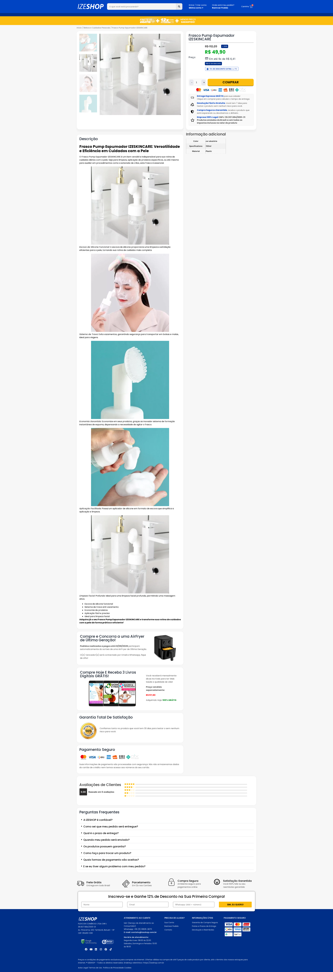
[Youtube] (90, 949)
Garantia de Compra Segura (205, 922)
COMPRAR (231, 82)
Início (79, 27)
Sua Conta (169, 922)
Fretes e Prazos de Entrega (204, 926)
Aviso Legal (83, 967)
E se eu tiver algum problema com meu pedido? (114, 866)
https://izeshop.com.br (153, 962)
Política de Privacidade (113, 967)
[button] (166, 820)
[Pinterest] (105, 949)
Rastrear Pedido (171, 926)
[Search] (179, 6)
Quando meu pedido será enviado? (106, 840)
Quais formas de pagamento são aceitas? (111, 860)
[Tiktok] (110, 949)
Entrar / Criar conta (197, 5)
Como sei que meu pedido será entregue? (110, 826)
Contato (168, 929)
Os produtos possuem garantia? (104, 846)
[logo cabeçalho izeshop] (90, 6)
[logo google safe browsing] (88, 941)
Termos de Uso (95, 967)
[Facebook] (86, 949)
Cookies (127, 967)
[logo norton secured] (107, 941)
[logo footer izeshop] (88, 919)
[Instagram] (100, 949)
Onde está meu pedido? (223, 5)
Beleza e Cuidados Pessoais (97, 27)
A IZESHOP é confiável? (98, 820)
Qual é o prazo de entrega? (101, 833)
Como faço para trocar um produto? (107, 853)
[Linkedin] (95, 949)
